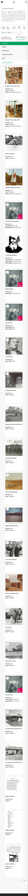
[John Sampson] (13, 346)
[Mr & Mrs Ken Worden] (13, 379)
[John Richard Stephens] (13, 244)
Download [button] (8, 27)
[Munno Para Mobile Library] (13, 582)
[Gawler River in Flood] (13, 650)
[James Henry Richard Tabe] (13, 210)
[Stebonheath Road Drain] (13, 481)
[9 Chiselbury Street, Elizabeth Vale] (13, 751)
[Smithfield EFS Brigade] (13, 447)
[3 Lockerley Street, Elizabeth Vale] (13, 718)
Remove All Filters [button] (20, 39)
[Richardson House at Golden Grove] (13, 413)
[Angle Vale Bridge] (13, 785)
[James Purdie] (13, 684)
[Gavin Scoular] (13, 312)
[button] (14, 27)
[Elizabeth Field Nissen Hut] (13, 515)
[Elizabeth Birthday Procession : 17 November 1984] (13, 176)
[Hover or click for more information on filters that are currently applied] (25, 37)
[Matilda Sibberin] (13, 278)
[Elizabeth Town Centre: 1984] (13, 75)
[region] (14, 53)
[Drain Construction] (13, 143)
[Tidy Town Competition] (13, 548)
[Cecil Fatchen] (13, 616)
